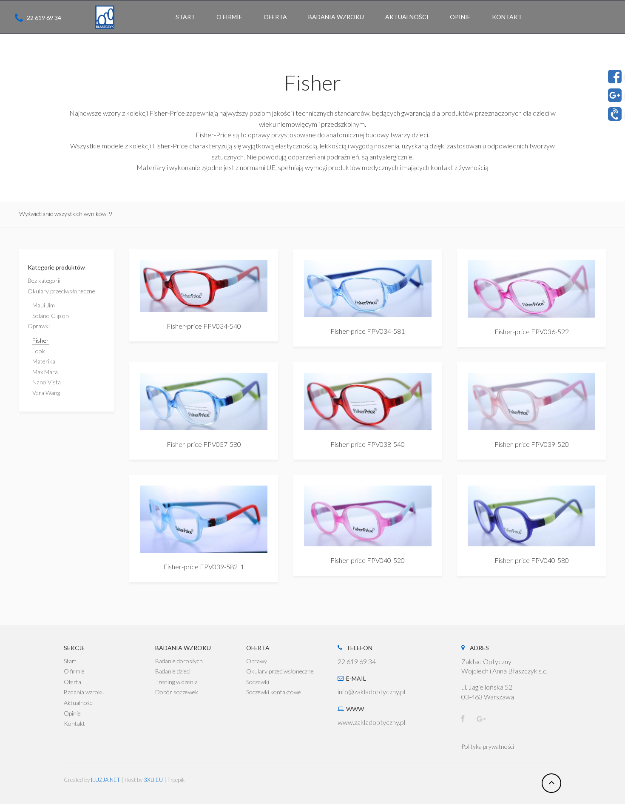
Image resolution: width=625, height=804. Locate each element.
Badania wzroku (84, 692)
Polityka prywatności (487, 746)
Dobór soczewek (176, 692)
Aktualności (79, 702)
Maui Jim (43, 305)
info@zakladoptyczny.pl (371, 692)
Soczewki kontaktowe (273, 692)
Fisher (40, 340)
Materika (43, 361)
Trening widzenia (176, 681)
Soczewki (257, 681)
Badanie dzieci (172, 671)
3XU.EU (153, 779)
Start (70, 661)
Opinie (72, 713)
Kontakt (74, 723)
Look (38, 351)
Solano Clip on (50, 315)
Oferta (72, 681)
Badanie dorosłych (179, 661)
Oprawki (39, 326)
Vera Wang (46, 392)
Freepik (176, 779)
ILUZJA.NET (105, 779)
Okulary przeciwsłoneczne (61, 291)
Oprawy (256, 661)
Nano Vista (46, 382)
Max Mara (45, 371)
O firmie (74, 671)
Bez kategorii (44, 280)
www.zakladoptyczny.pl (371, 722)
